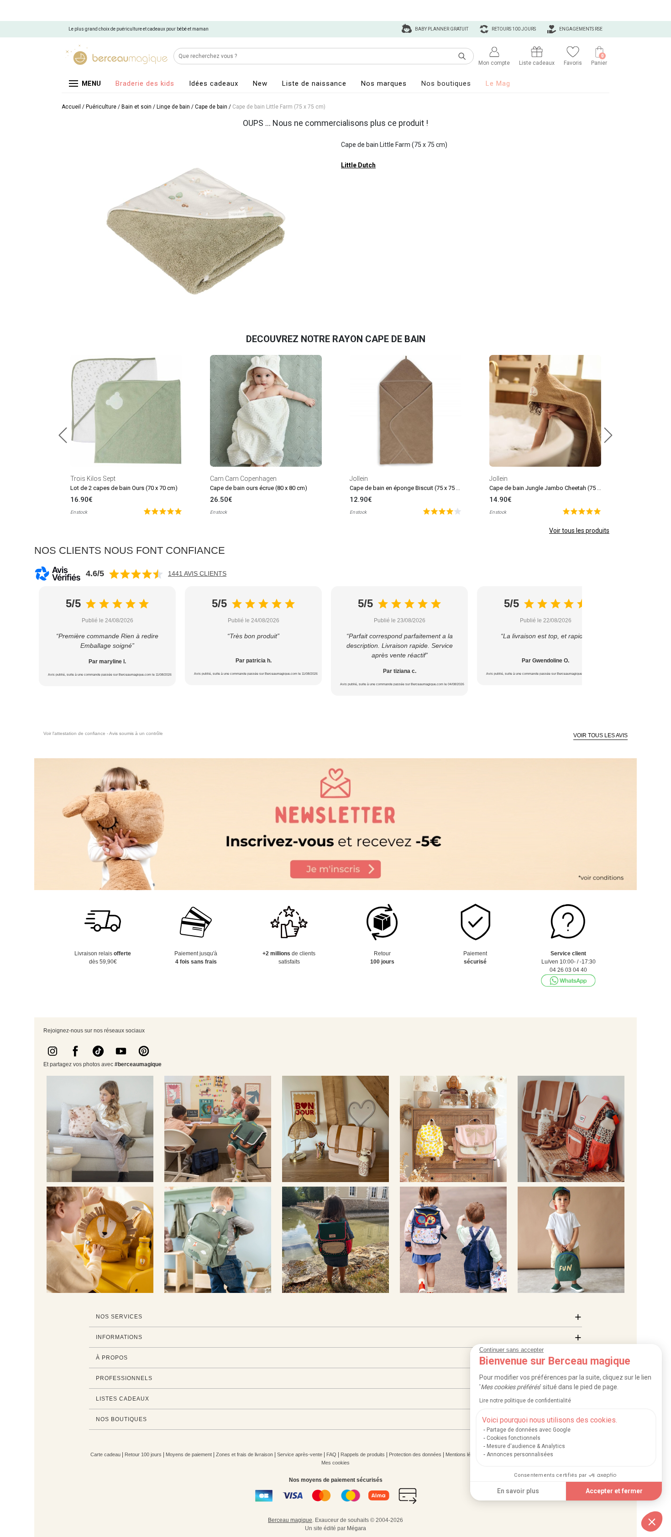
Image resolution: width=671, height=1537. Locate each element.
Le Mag (498, 83)
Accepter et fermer (614, 1491)
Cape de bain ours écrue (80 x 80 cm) (258, 488)
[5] (162, 510)
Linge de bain (173, 107)
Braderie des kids (144, 83)
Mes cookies (335, 1462)
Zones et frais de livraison (244, 1454)
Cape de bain (211, 107)
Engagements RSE (580, 28)
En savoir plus (518, 1491)
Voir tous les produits (579, 530)
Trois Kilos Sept (92, 478)
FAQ (331, 1454)
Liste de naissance (314, 83)
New (260, 83)
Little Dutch (358, 165)
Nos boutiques (446, 83)
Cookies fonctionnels (513, 1438)
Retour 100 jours (143, 1454)
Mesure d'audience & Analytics (526, 1446)
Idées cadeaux (213, 83)
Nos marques (384, 83)
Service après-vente (299, 1454)
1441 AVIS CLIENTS (197, 573)
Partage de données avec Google (529, 1430)
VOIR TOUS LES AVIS (600, 735)
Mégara (356, 1528)
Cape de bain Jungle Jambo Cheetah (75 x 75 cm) (554, 488)
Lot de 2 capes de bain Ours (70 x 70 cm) (124, 488)
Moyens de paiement (189, 1454)
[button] (652, 1521)
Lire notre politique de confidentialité (525, 1400)
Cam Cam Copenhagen (243, 478)
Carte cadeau (105, 1454)
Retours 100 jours (513, 28)
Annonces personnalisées (520, 1454)
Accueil (71, 107)
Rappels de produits (363, 1454)
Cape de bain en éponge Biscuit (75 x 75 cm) (408, 488)
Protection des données (415, 1454)
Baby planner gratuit (441, 28)
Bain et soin (136, 107)
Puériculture (101, 107)
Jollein (359, 478)
